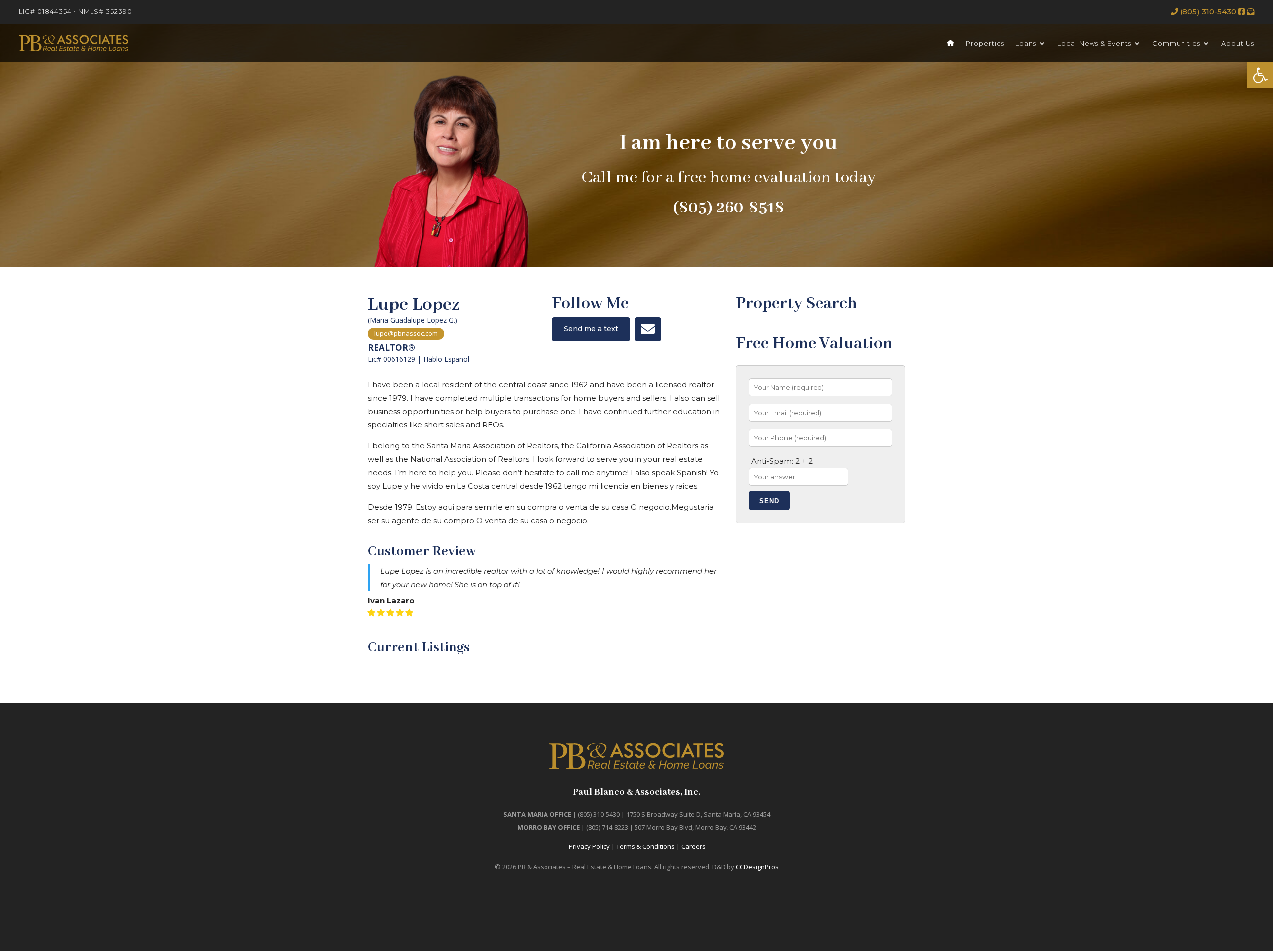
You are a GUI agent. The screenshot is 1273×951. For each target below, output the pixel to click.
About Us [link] (1237, 43)
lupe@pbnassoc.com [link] (406, 333)
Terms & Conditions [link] (645, 846)
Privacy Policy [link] (589, 846)
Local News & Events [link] (1094, 43)
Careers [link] (693, 846)
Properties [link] (985, 43)
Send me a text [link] (591, 328)
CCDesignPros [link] (757, 866)
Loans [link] (1025, 43)
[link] (1260, 75)
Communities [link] (1176, 43)
